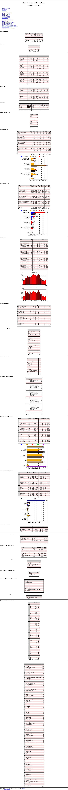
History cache (4, 9)
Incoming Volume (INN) (6, 14)
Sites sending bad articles (6, 16)
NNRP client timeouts (5, 27)
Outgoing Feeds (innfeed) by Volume (8, 20)
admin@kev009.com (7, 789)
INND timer (4, 10)
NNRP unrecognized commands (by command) (9, 26)
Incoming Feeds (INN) (6, 13)
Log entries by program (6, 8)
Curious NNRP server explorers (7, 24)
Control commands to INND (6, 12)
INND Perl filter (5, 18)
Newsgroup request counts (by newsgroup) (9, 28)
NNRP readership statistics (6, 21)
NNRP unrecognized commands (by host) (9, 25)
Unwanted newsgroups (6, 17)
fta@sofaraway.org (22, 788)
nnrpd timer (4, 11)
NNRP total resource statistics (7, 23)
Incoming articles (5, 15)
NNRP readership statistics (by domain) (8, 22)
